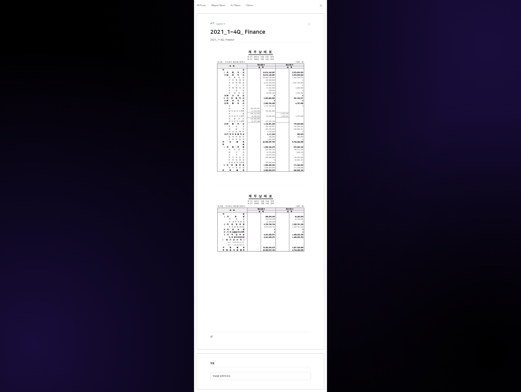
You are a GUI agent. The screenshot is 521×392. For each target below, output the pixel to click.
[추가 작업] (309, 24)
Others (249, 5)
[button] (321, 5)
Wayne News (218, 5)
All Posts (201, 5)
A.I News (236, 5)
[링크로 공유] (211, 336)
